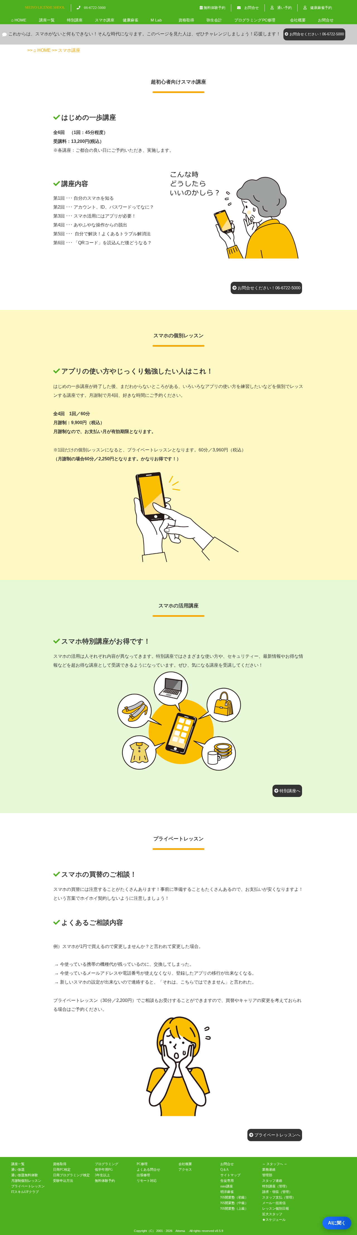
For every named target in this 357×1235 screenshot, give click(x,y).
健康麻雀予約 (319, 7)
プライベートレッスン (28, 1186)
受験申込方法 (63, 1181)
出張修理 (143, 1175)
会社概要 (298, 20)
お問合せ (250, 7)
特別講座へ (289, 790)
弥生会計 (214, 20)
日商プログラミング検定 (71, 1175)
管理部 (267, 1175)
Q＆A (224, 1170)
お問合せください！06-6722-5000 (316, 34)
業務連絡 (269, 1170)
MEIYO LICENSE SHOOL (45, 7)
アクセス (185, 1170)
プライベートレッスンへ (276, 1135)
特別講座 (75, 20)
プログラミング (248, 20)
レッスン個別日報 (275, 1208)
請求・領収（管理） (277, 1192)
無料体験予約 (214, 7)
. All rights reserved (201, 1230)
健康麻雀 (130, 20)
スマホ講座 (104, 20)
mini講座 (226, 1186)
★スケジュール (274, 1220)
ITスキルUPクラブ (25, 1192)
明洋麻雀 (227, 1192)
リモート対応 (147, 1181)
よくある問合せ (148, 1170)
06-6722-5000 (93, 7)
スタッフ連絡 (272, 1181)
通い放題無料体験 (24, 1175)
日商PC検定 (62, 1170)
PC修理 (268, 20)
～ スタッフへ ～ (274, 1164)
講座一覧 (47, 20)
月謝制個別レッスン (26, 1181)
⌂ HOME (18, 20)
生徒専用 (227, 1181)
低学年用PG (104, 1170)
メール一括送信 (274, 1203)
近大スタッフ (272, 1214)
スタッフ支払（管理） (279, 1197)
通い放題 (18, 1170)
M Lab (156, 20)
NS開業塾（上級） (234, 1208)
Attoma (180, 1230)
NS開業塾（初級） (234, 1197)
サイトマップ (230, 1175)
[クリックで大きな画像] (231, 260)
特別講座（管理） (275, 1186)
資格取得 (186, 20)
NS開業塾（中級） (234, 1203)
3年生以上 (102, 1175)
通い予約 (283, 7)
